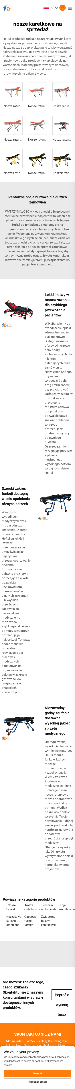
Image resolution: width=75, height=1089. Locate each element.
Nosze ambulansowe (31, 907)
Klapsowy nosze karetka (30, 921)
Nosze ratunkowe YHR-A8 (45, 173)
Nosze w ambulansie (48, 907)
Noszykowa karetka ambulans (13, 921)
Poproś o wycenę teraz (62, 996)
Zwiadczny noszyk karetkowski (48, 921)
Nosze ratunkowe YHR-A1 (21, 106)
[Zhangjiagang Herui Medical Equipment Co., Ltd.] (7, 7)
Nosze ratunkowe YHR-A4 (21, 139)
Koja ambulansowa (65, 907)
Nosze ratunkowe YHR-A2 (45, 106)
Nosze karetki (11, 907)
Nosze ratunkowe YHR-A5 (45, 139)
